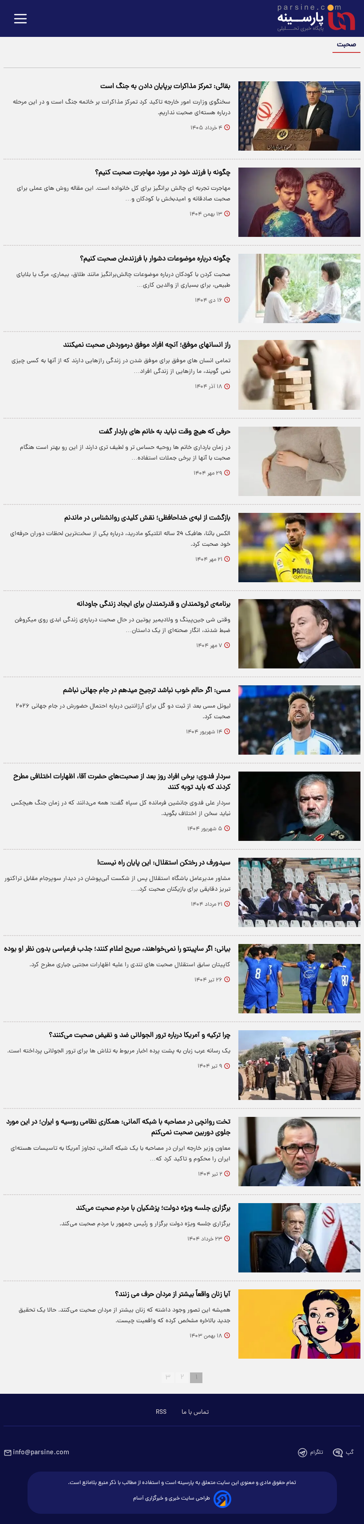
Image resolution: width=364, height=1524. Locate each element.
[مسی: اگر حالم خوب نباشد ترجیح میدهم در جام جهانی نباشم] (299, 720)
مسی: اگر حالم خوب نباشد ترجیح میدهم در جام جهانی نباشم (146, 690)
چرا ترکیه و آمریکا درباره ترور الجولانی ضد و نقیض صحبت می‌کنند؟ (139, 1035)
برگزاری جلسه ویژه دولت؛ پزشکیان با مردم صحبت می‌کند (153, 1208)
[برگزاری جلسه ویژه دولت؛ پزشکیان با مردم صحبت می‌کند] (299, 1237)
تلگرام (316, 1452)
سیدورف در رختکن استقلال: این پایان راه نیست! (163, 863)
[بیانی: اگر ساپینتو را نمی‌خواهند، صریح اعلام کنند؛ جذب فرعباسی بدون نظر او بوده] (299, 978)
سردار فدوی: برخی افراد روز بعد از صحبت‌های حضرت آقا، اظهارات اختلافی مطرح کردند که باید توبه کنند (121, 782)
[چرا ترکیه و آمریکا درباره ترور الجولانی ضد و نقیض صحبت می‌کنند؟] (299, 1065)
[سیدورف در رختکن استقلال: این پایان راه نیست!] (299, 892)
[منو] (20, 19)
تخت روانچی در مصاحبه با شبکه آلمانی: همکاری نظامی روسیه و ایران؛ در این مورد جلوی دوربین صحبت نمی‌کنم (118, 1127)
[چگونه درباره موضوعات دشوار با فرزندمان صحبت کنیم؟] (299, 288)
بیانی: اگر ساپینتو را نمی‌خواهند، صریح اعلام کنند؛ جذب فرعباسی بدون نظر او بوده (117, 949)
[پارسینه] (311, 19)
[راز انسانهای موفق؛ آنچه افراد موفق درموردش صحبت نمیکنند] (299, 374)
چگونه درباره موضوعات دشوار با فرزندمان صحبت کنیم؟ (155, 259)
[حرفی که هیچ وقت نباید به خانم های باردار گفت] (299, 461)
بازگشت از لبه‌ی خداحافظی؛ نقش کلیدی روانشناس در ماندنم (147, 518)
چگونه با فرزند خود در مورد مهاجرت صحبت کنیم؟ (162, 173)
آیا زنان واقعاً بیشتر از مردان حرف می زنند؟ (172, 1294)
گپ (350, 1452)
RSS (161, 1412)
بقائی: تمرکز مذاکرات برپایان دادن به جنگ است (165, 86)
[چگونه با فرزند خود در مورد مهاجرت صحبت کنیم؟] (299, 202)
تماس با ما (195, 1412)
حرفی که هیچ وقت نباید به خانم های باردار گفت (164, 432)
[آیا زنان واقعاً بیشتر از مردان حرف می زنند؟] (299, 1324)
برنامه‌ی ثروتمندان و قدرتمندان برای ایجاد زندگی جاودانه (153, 604)
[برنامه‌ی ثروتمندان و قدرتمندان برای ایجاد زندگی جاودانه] (299, 633)
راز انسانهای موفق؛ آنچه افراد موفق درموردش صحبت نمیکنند (146, 345)
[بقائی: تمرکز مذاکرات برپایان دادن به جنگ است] (299, 116)
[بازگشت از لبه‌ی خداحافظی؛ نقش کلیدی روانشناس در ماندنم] (299, 547)
